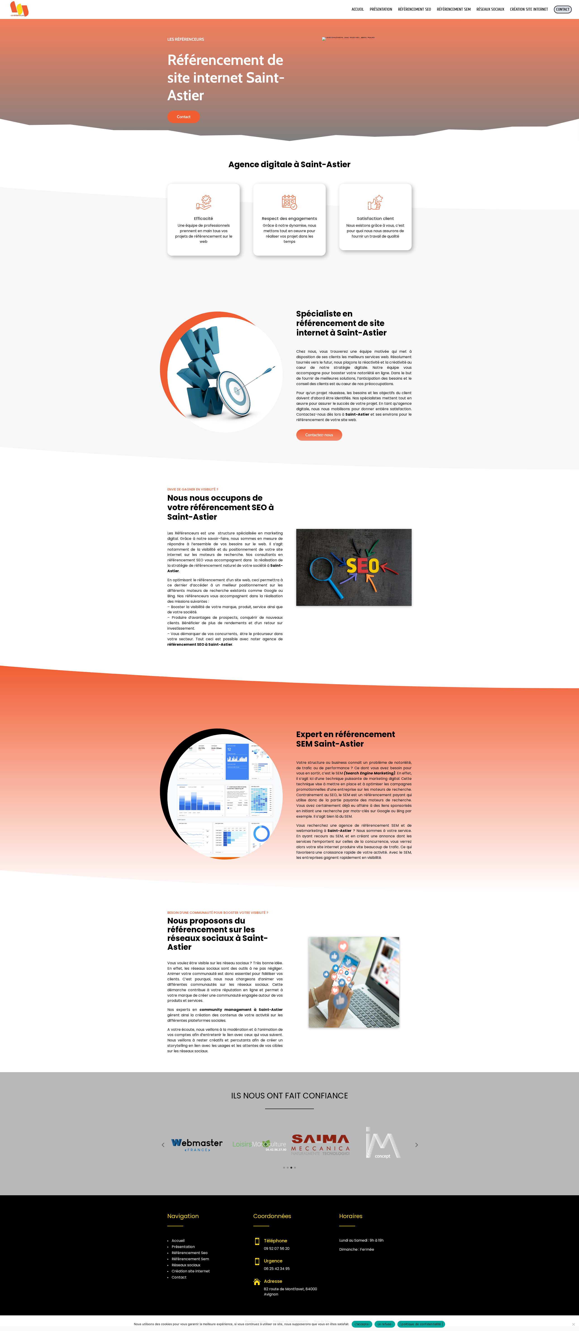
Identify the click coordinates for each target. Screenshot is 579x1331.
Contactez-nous (319, 434)
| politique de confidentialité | (421, 1324)
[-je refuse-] (573, 1324)
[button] (162, 1144)
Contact (183, 116)
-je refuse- (385, 1324)
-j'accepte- (362, 1324)
